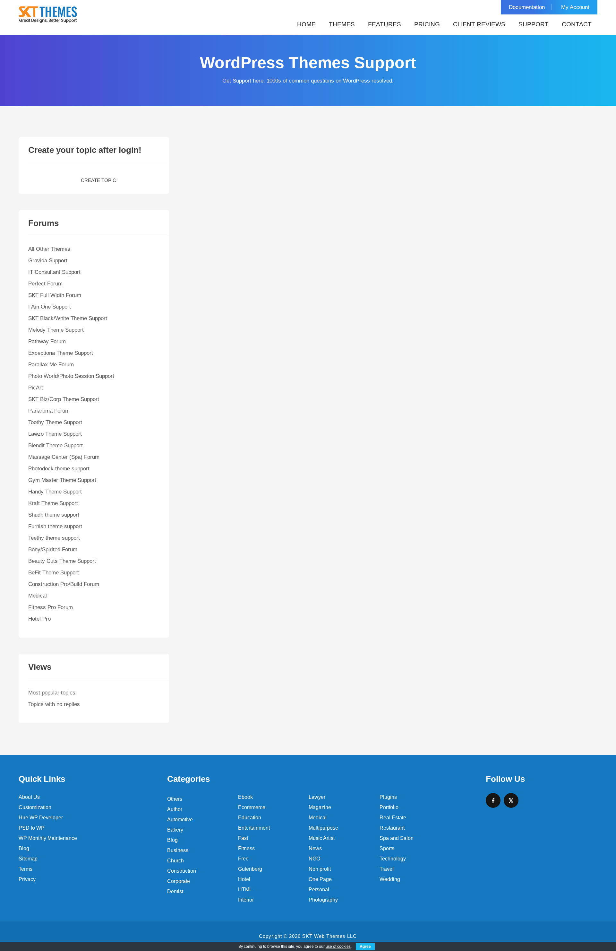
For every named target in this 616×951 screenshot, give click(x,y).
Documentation (527, 7)
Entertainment (254, 828)
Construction (181, 871)
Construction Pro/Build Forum (63, 584)
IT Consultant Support (54, 272)
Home (306, 24)
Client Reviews (479, 24)
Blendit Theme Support (55, 445)
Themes (342, 24)
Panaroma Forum (49, 411)
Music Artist (322, 838)
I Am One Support (49, 307)
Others (174, 799)
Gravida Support (47, 260)
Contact (577, 24)
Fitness (246, 848)
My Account (575, 7)
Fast (243, 838)
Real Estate (393, 817)
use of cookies (338, 946)
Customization (35, 807)
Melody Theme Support (56, 330)
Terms (25, 869)
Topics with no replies (54, 704)
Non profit (320, 869)
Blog (24, 848)
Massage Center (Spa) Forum (63, 457)
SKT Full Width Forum (54, 295)
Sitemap (28, 858)
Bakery (175, 830)
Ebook (245, 797)
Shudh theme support (53, 515)
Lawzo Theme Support (55, 434)
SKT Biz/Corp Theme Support (63, 399)
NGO (314, 858)
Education (249, 817)
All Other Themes (49, 249)
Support (533, 24)
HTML (245, 889)
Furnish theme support (55, 526)
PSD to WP (32, 828)
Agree (365, 946)
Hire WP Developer (41, 817)
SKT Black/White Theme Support (67, 318)
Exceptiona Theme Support (60, 353)
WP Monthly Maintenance (48, 838)
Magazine (320, 807)
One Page (320, 879)
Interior (246, 900)
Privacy (27, 879)
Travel (387, 869)
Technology (393, 858)
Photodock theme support (59, 469)
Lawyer (317, 797)
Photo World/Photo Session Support (71, 376)
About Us (29, 797)
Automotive (180, 819)
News (315, 848)
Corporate (178, 881)
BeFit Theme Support (53, 573)
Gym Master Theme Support (62, 480)
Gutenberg (250, 869)
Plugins (388, 797)
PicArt (35, 388)
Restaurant (392, 828)
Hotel (244, 879)
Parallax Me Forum (51, 365)
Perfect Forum (45, 284)
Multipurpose (323, 828)
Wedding (390, 879)
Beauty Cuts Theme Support (62, 561)
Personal (319, 889)
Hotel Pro (39, 619)
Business (177, 850)
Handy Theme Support (55, 492)
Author (174, 809)
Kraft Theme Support (53, 503)
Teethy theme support (54, 538)
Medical (37, 596)
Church (175, 860)
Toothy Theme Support (55, 422)
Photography (323, 900)
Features (384, 24)
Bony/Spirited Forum (52, 549)
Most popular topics (51, 693)
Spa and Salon (397, 838)
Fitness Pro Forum (50, 607)
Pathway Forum (47, 341)
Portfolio (389, 807)
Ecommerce (251, 807)
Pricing (427, 24)
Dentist (175, 891)
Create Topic (98, 180)
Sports (387, 848)
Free (243, 858)
